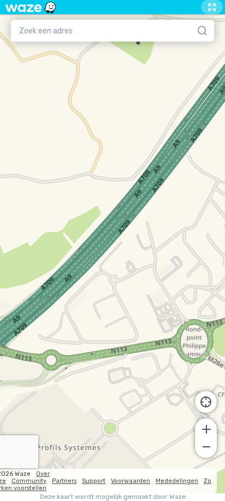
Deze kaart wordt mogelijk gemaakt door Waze (113, 496)
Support (93, 481)
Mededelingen (177, 481)
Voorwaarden (130, 481)
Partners (64, 481)
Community (28, 481)
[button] (206, 428)
